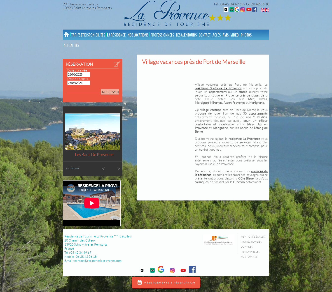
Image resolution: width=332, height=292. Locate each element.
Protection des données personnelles (251, 246)
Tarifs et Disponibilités (88, 35)
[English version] (265, 11)
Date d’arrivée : (77, 70)
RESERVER (110, 92)
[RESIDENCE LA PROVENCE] (249, 10)
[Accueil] (168, 14)
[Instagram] (242, 10)
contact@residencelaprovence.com (98, 260)
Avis (226, 35)
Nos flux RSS (249, 256)
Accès (217, 35)
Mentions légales (253, 236)
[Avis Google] (237, 10)
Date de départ (77, 78)
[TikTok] (226, 10)
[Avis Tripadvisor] (231, 10)
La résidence (116, 35)
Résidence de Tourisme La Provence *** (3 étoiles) (98, 236)
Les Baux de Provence (94, 154)
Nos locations (138, 35)
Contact (204, 35)
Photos (246, 35)
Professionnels (162, 35)
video (235, 35)
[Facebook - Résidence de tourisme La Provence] (254, 10)
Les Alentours (186, 35)
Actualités (71, 45)
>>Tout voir (72, 168)
